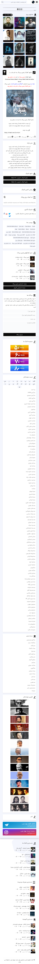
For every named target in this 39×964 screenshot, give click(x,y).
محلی (32, 677)
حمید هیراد (31, 483)
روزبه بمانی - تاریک (22, 862)
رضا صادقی (31, 497)
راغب (33, 489)
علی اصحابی (31, 537)
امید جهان (31, 418)
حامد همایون (31, 469)
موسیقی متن (30, 688)
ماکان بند (31, 576)
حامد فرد (32, 466)
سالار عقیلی (31, 505)
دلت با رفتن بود (7, 243)
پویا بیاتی (31, 457)
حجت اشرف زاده (30, 472)
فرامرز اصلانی (30, 559)
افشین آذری (31, 412)
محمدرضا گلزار (30, 590)
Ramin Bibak (21, 229)
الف (34, 381)
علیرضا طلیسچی (30, 553)
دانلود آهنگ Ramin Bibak (29, 240)
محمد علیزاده (31, 587)
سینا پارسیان (31, 520)
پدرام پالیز (31, 452)
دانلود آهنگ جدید (18, 240)
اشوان (32, 409)
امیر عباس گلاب (30, 426)
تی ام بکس (31, 460)
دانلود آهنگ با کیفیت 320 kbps (19, 178)
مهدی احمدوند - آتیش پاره (22, 849)
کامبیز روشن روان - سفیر (22, 951)
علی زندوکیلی (30, 539)
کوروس (32, 568)
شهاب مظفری (30, 534)
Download (8, 79)
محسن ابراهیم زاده (29, 579)
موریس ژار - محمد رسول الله (22, 944)
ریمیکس (32, 657)
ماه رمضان (31, 671)
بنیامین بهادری (30, 441)
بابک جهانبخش (30, 438)
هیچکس (32, 627)
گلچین (32, 668)
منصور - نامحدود (22, 938)
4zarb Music (28, 226)
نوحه (33, 691)
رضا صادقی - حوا (22, 856)
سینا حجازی (31, 522)
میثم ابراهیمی (30, 616)
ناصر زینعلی (31, 618)
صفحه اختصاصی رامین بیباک (19, 284)
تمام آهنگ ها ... (8, 15)
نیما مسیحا (31, 621)
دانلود (6, 235)
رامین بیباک (32, 246)
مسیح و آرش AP (30, 599)
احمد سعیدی (31, 407)
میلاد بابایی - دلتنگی (22, 875)
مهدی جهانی (31, 604)
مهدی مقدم (31, 607)
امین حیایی (31, 429)
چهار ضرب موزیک (12, 235)
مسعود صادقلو (30, 596)
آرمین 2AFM (31, 393)
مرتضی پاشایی (30, 593)
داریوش (32, 486)
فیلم (33, 662)
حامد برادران (31, 463)
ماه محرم (31, 674)
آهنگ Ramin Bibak (16, 232)
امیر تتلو (32, 424)
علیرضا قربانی (30, 556)
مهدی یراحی (31, 610)
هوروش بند (31, 624)
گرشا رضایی (31, 570)
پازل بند (32, 449)
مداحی (32, 679)
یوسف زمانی (31, 630)
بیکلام (32, 646)
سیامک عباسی (30, 514)
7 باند (32, 390)
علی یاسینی (31, 548)
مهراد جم (31, 613)
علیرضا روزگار (31, 551)
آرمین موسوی (30, 395)
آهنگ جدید (31, 643)
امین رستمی (31, 432)
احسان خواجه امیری (29, 404)
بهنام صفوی (31, 446)
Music (27, 229)
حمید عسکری (30, 480)
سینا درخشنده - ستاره (23, 932)
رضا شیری (31, 494)
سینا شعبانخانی (30, 528)
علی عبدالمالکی (30, 542)
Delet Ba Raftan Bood (12, 226)
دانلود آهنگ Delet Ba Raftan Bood (21, 238)
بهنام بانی (31, 443)
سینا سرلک (31, 525)
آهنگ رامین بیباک (21, 235)
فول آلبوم (31, 660)
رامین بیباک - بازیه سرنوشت (22, 258)
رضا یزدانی (31, 500)
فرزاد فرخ (31, 562)
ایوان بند (32, 435)
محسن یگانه (31, 585)
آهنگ (16, 229)
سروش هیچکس (30, 511)
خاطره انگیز (31, 654)
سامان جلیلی (31, 508)
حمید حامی (31, 474)
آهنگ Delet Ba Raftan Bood (28, 232)
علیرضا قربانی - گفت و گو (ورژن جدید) (20, 868)
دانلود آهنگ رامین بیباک (17, 243)
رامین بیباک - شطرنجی (22, 271)
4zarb (33, 226)
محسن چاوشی (30, 582)
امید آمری (31, 415)
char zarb (21, 226)
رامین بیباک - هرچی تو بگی (22, 265)
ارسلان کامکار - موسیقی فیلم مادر (21, 925)
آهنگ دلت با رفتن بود (30, 235)
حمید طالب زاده (30, 477)
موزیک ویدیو (31, 685)
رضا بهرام (31, 491)
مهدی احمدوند (30, 601)
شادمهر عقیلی (30, 531)
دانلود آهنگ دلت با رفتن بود (29, 243)
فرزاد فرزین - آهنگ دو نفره (22, 901)
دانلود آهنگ (28, 77)
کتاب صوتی (31, 665)
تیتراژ (32, 651)
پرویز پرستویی (30, 455)
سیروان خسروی (30, 517)
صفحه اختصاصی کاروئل (19, 288)
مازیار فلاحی (31, 573)
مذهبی (32, 682)
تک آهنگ (31, 648)
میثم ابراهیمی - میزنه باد (22, 914)
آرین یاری (31, 401)
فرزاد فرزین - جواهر (22, 888)
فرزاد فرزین (31, 565)
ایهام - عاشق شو (22, 894)
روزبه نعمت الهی (30, 503)
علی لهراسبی (31, 545)
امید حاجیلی (31, 421)
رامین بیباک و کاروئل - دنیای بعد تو (20, 277)
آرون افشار (31, 398)
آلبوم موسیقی (30, 640)
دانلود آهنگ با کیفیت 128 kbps (20, 182)
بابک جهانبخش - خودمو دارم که (21, 907)
